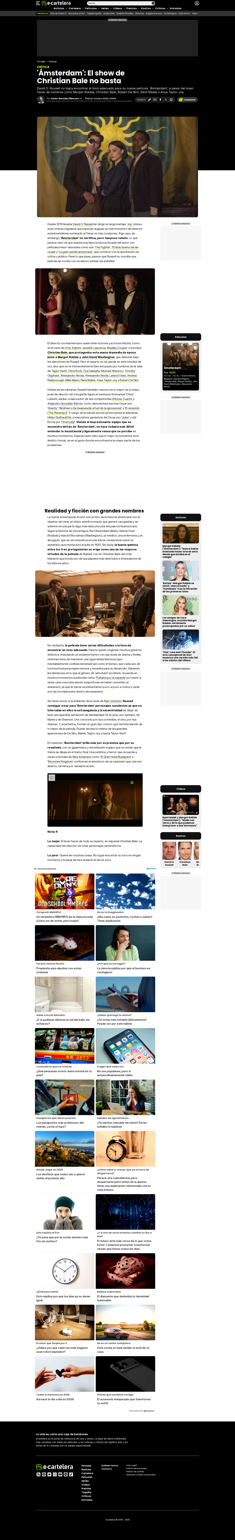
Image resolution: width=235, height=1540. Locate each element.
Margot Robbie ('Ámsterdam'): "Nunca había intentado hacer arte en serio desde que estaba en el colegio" (180, 551)
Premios (131, 8)
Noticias (59, 8)
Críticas (160, 8)
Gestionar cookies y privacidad (140, 1474)
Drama (185, 375)
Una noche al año (76, 13)
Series (105, 8)
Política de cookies (135, 1471)
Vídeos (117, 8)
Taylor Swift (59, 371)
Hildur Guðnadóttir (59, 417)
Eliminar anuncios (118, 20)
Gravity (52, 408)
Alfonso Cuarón (122, 399)
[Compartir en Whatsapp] (171, 99)
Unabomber (109, 13)
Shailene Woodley (125, 13)
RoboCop (139, 13)
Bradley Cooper (117, 348)
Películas (91, 8)
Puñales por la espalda (110, 678)
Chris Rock (75, 371)
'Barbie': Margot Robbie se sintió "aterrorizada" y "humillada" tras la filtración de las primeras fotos (180, 587)
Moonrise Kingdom (60, 761)
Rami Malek (88, 380)
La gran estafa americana (75, 252)
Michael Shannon (112, 371)
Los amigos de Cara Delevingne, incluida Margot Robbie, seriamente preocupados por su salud (180, 621)
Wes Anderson (81, 757)
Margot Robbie (68, 357)
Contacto (106, 1468)
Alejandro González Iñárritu (65, 403)
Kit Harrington (170, 13)
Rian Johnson (113, 701)
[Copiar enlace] (149, 99)
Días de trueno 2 (58, 13)
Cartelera (75, 8)
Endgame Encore (154, 13)
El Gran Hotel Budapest (116, 757)
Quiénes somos (109, 1465)
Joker (125, 417)
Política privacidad (136, 1468)
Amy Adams (73, 348)
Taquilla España (94, 13)
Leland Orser (118, 375)
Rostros (146, 8)
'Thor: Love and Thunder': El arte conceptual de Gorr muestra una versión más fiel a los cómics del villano (180, 656)
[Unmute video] (95, 800)
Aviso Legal (131, 1465)
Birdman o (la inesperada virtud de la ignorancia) (90, 408)
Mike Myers (72, 380)
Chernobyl (68, 422)
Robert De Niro (129, 380)
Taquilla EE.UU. (198, 13)
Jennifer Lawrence (94, 348)
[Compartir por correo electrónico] (155, 99)
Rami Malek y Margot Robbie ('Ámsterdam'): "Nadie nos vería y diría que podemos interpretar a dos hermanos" (180, 821)
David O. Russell (83, 224)
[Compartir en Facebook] (160, 99)
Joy (129, 224)
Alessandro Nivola (72, 375)
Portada (41, 61)
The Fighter (102, 247)
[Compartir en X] (165, 99)
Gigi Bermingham (181, 378)
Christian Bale (57, 352)
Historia (191, 375)
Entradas (175, 8)
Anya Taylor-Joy (107, 380)
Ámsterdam (69, 238)
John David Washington (98, 357)
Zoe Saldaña (91, 371)
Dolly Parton (184, 13)
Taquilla (86, 1492)
